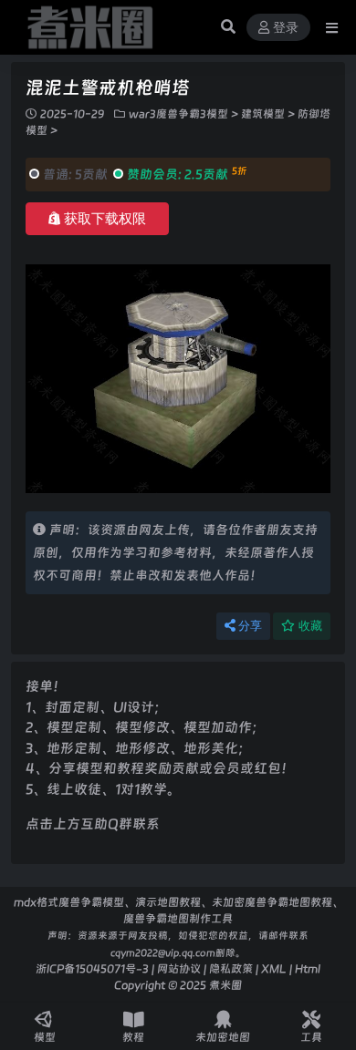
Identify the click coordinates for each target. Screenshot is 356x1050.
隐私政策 (231, 968)
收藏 (310, 626)
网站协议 (179, 968)
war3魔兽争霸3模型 (178, 114)
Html (307, 968)
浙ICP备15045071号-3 (92, 968)
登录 (285, 28)
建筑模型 (263, 114)
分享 (250, 626)
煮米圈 (225, 985)
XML (274, 968)
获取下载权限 (105, 218)
